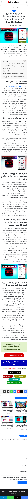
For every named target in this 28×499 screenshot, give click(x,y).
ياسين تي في (6, 376)
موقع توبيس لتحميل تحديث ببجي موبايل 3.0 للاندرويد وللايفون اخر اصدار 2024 (21, 410)
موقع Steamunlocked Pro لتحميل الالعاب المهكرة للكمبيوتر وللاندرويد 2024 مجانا (21, 426)
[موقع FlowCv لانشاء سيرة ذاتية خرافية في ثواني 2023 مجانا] (7, 419)
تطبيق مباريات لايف (13, 372)
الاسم (25, 458)
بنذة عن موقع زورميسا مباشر (9, 65)
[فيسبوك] (25, 391)
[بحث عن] (2, 2)
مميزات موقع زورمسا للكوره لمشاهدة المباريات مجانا (13, 74)
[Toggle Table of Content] (23, 61)
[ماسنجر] (14, 391)
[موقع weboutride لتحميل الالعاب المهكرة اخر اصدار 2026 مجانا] (7, 404)
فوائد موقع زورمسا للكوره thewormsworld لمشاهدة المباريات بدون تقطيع (14, 70)
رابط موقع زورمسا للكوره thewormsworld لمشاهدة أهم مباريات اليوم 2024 (14, 77)
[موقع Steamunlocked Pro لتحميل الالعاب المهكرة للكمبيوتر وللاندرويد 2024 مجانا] (21, 419)
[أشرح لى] (14, 2)
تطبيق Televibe (19, 376)
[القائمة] (26, 2)
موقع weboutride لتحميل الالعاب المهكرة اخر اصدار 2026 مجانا (7, 410)
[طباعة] (4, 391)
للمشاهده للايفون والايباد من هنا (13, 363)
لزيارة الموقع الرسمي (13, 355)
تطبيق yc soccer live (13, 382)
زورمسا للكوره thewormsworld (16, 86)
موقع (11, 7)
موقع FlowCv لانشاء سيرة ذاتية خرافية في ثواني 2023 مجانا (7, 425)
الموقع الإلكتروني (23, 471)
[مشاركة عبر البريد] (8, 391)
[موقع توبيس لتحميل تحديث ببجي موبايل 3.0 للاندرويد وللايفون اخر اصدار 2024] (21, 404)
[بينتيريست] (18, 391)
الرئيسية (15, 7)
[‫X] (21, 391)
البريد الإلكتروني (23, 465)
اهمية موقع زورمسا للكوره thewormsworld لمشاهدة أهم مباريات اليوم (14, 67)
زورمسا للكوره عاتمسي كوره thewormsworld (14, 63)
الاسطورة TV (13, 379)
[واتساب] (11, 391)
